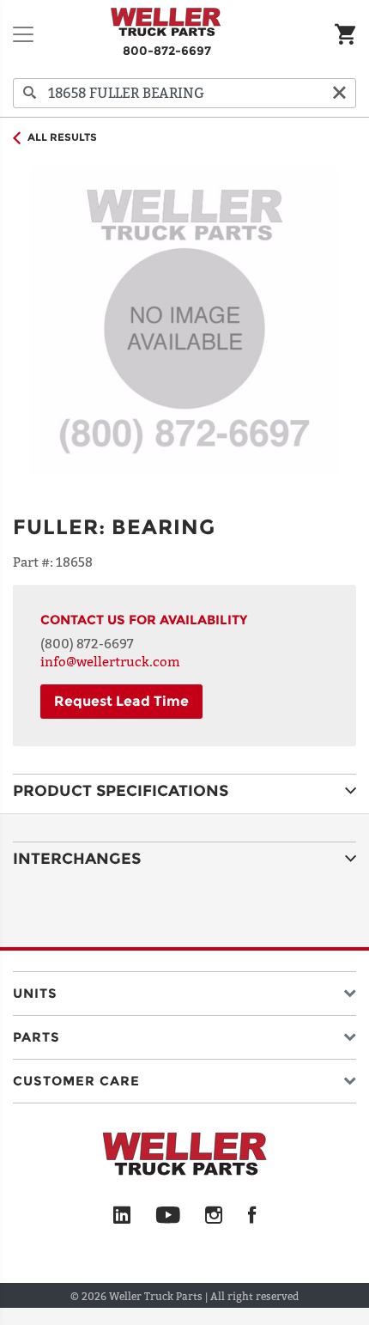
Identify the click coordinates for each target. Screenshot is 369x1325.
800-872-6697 (167, 50)
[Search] (30, 93)
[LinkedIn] (121, 1216)
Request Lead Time (121, 701)
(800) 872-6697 (87, 643)
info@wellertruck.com (110, 661)
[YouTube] (167, 1216)
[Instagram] (214, 1216)
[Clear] (339, 93)
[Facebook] (252, 1216)
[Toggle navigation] (23, 34)
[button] (184, 989)
